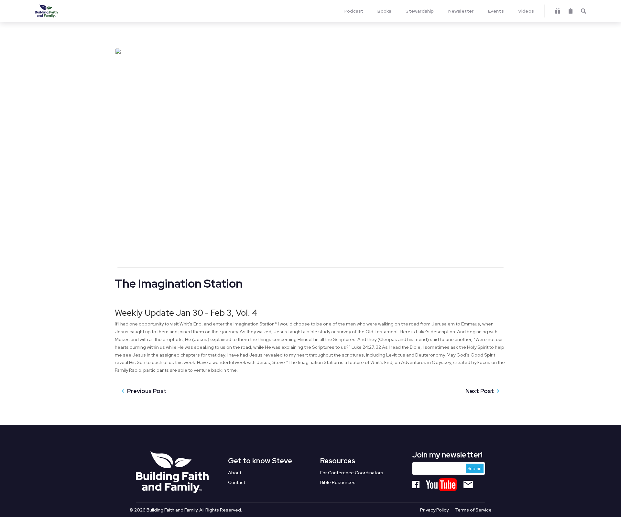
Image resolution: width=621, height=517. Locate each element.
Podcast (353, 11)
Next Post (479, 391)
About (234, 473)
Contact (236, 482)
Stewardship (420, 11)
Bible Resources (337, 482)
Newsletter (461, 11)
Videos (526, 11)
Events (496, 11)
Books (384, 11)
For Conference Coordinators (351, 473)
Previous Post (147, 391)
